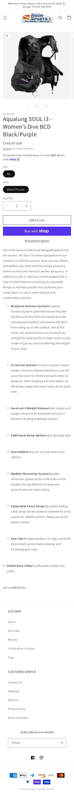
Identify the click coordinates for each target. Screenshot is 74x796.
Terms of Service (18, 717)
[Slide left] (28, 106)
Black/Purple (16, 189)
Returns (13, 700)
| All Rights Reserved (45, 789)
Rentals (13, 639)
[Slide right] (45, 106)
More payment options (37, 240)
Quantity (8, 198)
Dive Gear (14, 631)
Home (11, 622)
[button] (5, 17)
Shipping (7, 148)
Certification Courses (21, 648)
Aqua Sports (32, 789)
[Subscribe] (61, 742)
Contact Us (15, 682)
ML (9, 174)
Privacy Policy (16, 709)
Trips (11, 657)
